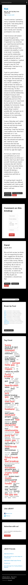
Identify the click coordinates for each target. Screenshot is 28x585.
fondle (8, 483)
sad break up (10, 443)
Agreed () (7, 283)
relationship (11, 430)
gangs (11, 382)
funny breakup (8, 375)
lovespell (10, 350)
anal (13, 481)
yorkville (17, 442)
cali (18, 469)
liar (17, 450)
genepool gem (10, 469)
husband (9, 409)
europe (16, 362)
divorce (6, 405)
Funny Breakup (17, 193)
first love (13, 489)
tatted (7, 448)
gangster (12, 356)
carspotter (10, 424)
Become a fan (9, 513)
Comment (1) (8, 195)
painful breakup (11, 395)
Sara (12, 312)
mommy (16, 353)
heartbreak (11, 446)
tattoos (17, 396)
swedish (16, 379)
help (6, 489)
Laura (12, 319)
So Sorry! (7, 193)
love (6, 497)
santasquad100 (11, 480)
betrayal (15, 452)
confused (10, 414)
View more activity (9, 330)
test (17, 364)
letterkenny (16, 381)
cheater (8, 403)
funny (8, 345)
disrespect (16, 434)
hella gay (10, 364)
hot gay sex (11, 494)
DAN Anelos (13, 321)
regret (17, 409)
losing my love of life (9, 432)
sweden (7, 356)
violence (14, 454)
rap (16, 426)
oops (12, 398)
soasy (11, 396)
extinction (9, 353)
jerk (7, 393)
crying (7, 378)
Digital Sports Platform (9, 553)
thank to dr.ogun (11, 347)
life (13, 403)
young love (14, 486)
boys (13, 388)
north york (7, 454)
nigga (17, 387)
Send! (11, 235)
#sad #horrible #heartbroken (8, 391)
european (10, 467)
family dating (10, 359)
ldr (13, 373)
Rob (6, 8)
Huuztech (10, 580)
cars (6, 486)
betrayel (6, 496)
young (14, 421)
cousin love (9, 419)
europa (11, 426)
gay (7, 396)
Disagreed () (15, 283)
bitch (17, 435)
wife (14, 485)
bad (17, 432)
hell (17, 419)
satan (17, 366)
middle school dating (14, 496)
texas (9, 497)
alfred (12, 315)
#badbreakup (14, 352)
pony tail (9, 435)
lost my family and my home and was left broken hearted (11, 463)
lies (18, 440)
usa (12, 379)
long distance (10, 358)
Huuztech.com (7, 563)
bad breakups (10, 450)
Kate (12, 317)
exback (16, 378)
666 (18, 492)
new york (7, 426)
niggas (8, 368)
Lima (12, 311)
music (8, 478)
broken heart (14, 476)
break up (16, 348)
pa (14, 369)
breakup (17, 410)
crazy (12, 378)
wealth (13, 15)
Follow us (8, 515)
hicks (16, 398)
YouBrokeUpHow (6, 2)
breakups (17, 382)
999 (17, 368)
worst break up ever (9, 406)
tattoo (7, 387)
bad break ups (12, 405)
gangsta (8, 416)
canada (13, 437)
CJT (12, 316)
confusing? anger (8, 491)
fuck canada (7, 452)
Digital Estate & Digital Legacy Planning (12, 560)
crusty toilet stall (11, 473)
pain (17, 403)
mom (18, 356)
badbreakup (7, 437)
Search (16, 299)
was (17, 359)
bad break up (8, 421)
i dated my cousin (12, 371)
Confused (9, 15)
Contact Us (7, 535)
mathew (12, 320)
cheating (6, 361)
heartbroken (11, 385)
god (6, 381)
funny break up (11, 458)
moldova (14, 497)
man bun (10, 401)
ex (17, 405)
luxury (15, 407)
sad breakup (12, 461)
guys (18, 443)
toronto (17, 491)
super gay (10, 440)
